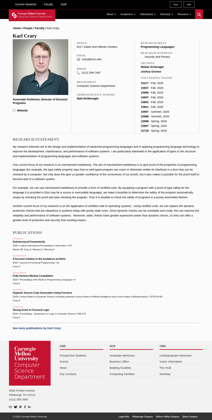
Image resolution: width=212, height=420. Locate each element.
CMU (163, 346)
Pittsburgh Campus (142, 416)
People (27, 28)
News (63, 367)
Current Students (25, 4)
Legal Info (124, 416)
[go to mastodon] (20, 407)
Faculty (48, 4)
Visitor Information (171, 361)
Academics (126, 14)
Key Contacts (68, 374)
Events (64, 361)
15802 (145, 102)
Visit (189, 4)
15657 (145, 87)
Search (197, 12)
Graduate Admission (122, 355)
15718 (145, 130)
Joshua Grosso (151, 71)
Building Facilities (120, 367)
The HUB (165, 367)
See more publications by (37, 328)
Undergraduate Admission (176, 355)
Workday (165, 374)
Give (176, 4)
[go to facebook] (25, 407)
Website (22, 110)
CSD (63, 346)
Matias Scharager (152, 66)
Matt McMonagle (88, 98)
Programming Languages (157, 46)
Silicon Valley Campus (167, 416)
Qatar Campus (190, 416)
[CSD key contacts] (10, 407)
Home (17, 28)
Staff (63, 4)
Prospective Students (73, 355)
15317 (145, 83)
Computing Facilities (122, 374)
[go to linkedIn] (29, 407)
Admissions (146, 14)
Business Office (119, 361)
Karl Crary (53, 28)
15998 (145, 92)
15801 (145, 106)
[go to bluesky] (15, 407)
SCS (112, 346)
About (110, 14)
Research (183, 14)
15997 (145, 97)
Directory (165, 14)
